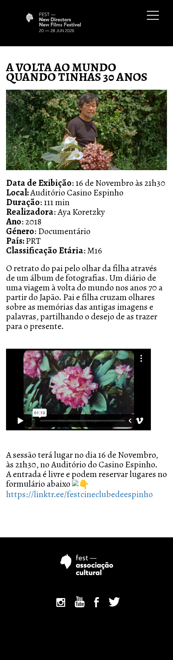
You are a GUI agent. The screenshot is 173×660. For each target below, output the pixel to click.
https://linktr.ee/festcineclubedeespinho (79, 494)
